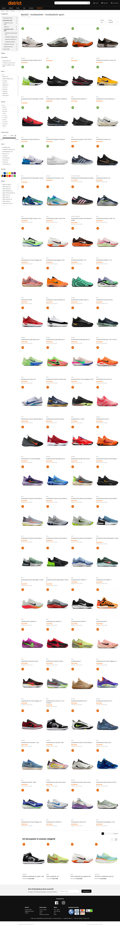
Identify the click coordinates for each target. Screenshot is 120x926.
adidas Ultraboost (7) (7, 205)
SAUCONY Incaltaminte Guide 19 (104, 876)
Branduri (31, 8)
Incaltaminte (12, 11)
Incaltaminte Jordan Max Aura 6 (55, 459)
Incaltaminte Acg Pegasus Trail (105, 822)
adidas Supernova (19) (7, 203)
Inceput (4, 8)
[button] (112, 839)
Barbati (11, 8)
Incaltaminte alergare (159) (11, 37)
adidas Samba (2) (6, 201)
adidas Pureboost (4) (7, 199)
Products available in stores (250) (8, 65)
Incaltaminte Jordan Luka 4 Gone (56, 782)
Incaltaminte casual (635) (8, 23)
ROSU (10, 176)
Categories (4, 14)
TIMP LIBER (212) (6, 164)
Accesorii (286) (6, 49)
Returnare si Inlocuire (44, 914)
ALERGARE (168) (6, 147)
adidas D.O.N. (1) (6, 195)
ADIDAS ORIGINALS (75, 176)
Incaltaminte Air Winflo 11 (79, 580)
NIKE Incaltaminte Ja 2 (52, 876)
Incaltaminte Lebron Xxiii (103, 742)
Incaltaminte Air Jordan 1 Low (55, 178)
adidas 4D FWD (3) (6, 184)
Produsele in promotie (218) (8, 62)
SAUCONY (97, 874)
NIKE (47, 58)
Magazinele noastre (29, 911)
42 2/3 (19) (4, 123)
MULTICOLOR (2, 176)
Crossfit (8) (4, 155)
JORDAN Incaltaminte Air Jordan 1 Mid (33, 876)
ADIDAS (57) (5, 76)
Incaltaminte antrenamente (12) (11, 33)
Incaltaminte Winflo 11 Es (78, 260)
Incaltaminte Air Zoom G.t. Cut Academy (55, 702)
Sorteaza (110, 20)
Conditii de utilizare (67, 918)
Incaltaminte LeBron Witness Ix (30, 139)
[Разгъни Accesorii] (16, 49)
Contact (26, 912)
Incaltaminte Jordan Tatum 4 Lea (31, 218)
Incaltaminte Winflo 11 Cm (104, 260)
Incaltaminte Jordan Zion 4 (79, 701)
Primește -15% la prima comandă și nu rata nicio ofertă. (42, 890)
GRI (12, 173)
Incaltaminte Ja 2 (76, 661)
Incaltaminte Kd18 (26, 300)
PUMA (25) (4, 91)
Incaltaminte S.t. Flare (77, 419)
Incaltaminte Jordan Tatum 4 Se (55, 218)
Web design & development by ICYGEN (94, 924)
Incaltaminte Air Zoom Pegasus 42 (31, 260)
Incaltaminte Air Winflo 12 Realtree (56, 99)
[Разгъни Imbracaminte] (16, 18)
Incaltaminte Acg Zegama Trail (55, 260)
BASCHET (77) (5, 153)
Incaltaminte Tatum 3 (102, 419)
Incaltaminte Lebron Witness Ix (105, 99)
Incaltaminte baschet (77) (10, 39)
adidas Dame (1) (6, 197)
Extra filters (4, 57)
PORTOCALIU (7, 176)
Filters (3, 53)
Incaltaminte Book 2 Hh (103, 178)
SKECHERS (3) (5, 97)
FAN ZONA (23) (6, 158)
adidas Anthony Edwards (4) (8, 193)
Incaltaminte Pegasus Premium (55, 139)
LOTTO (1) (4, 87)
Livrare (40, 911)
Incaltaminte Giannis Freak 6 (29, 661)
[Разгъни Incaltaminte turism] (16, 44)
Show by (103, 20)
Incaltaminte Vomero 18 (103, 139)
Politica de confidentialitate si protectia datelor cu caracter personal (46, 918)
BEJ (7, 173)
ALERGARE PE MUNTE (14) (8, 149)
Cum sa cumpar (43, 909)
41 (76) (4, 113)
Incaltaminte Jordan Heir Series (80, 459)
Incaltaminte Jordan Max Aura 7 (30, 339)
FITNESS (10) (5, 160)
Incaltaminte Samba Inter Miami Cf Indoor (81, 219)
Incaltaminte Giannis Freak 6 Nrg (56, 379)
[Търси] (88, 3)
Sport (2, 144)
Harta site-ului (57, 911)
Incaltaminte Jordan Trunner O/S (106, 60)
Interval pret (4, 132)
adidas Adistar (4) (6, 186)
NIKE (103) (4, 89)
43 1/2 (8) (4, 128)
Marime (3, 102)
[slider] (2, 138)
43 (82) (4, 126)
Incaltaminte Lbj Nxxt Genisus (55, 419)
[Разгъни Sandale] (16, 27)
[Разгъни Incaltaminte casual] (16, 23)
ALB (2, 173)
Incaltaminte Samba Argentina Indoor (82, 178)
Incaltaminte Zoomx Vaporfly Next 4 (32, 419)
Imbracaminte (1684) (7, 18)
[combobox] (72, 2)
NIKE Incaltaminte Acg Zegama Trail (81, 876)
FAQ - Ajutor (57, 909)
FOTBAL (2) (5, 162)
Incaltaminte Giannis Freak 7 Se (105, 218)
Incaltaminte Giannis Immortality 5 (81, 742)
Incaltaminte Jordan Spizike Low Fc (31, 60)
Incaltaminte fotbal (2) (10, 41)
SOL (55, 912)
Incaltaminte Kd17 (101, 621)
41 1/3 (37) (4, 117)
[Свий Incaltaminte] (16, 20)
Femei (17, 8)
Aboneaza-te (86, 891)
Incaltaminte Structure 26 (104, 379)
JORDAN (23, 58)
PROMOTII (40, 8)
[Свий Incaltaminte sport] (16, 29)
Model (3, 181)
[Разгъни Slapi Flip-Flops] (16, 47)
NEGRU (5, 176)
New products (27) (6, 60)
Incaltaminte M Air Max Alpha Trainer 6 (32, 100)
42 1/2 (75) (4, 121)
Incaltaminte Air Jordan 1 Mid (55, 742)
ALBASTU (5, 173)
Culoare (3, 169)
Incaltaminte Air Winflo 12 (79, 99)
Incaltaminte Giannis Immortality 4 (106, 459)
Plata (40, 912)
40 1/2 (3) (4, 109)
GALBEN (10, 173)
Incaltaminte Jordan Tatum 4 (79, 300)
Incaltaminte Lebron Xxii (78, 822)
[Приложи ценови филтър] (15, 136)
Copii (24, 8)
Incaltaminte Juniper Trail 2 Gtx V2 (81, 139)
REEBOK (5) (5, 93)
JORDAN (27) (5, 85)
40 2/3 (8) (4, 111)
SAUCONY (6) (5, 95)
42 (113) (4, 119)
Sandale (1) (6, 26)
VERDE (15, 176)
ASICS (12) (4, 83)
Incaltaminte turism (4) (9, 44)
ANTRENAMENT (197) (7, 151)
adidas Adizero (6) (6, 188)
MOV (15, 173)
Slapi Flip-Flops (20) (8, 46)
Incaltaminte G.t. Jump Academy (30, 459)
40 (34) (4, 107)
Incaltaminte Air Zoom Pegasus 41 (106, 661)
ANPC (55, 914)
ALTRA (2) (4, 80)
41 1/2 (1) (4, 115)
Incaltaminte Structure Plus (104, 300)
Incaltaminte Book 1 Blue (28, 782)
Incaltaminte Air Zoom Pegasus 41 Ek (82, 379)
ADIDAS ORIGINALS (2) (7, 78)
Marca (2, 71)
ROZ (12, 176)
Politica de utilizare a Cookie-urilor (81, 918)
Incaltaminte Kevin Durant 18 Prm (106, 782)
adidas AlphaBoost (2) (7, 190)
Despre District (28, 909)
